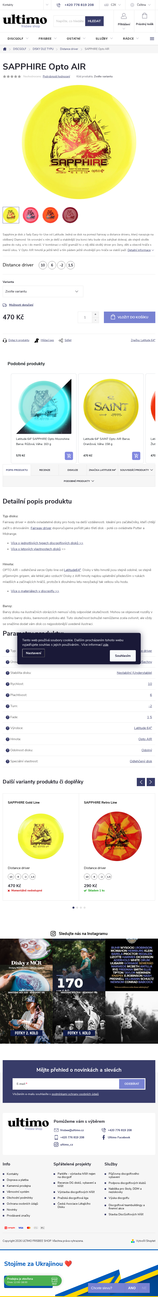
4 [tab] (85, 908)
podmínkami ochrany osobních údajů (75, 1094)
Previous (141, 782)
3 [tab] (81, 908)
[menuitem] (18, 38)
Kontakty (8, 5)
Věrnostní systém (18, 1192)
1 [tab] (73, 908)
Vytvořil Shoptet (145, 1241)
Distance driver (141, 651)
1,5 (149, 717)
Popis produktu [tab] (17, 470)
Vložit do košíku (133, 317)
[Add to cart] (69, 456)
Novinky (12, 1210)
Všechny (146, 662)
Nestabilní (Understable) (134, 673)
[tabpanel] (41, 847)
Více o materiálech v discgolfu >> (35, 591)
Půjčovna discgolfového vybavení (124, 1175)
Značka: (143, 340)
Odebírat (131, 1084)
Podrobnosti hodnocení (56, 76)
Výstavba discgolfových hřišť (76, 1192)
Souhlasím (123, 655)
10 (150, 684)
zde (105, 644)
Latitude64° (72, 570)
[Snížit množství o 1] (95, 320)
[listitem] (44, 418)
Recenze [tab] (44, 470)
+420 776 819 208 (120, 1130)
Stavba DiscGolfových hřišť (126, 1214)
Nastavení (33, 653)
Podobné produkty (77, 481)
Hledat (94, 21)
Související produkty (134, 470)
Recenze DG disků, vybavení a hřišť (77, 1184)
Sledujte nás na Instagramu (83, 933)
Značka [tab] (102, 470)
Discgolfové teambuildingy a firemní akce (127, 1207)
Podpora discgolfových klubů (127, 1183)
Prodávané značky (18, 1216)
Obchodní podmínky (20, 1198)
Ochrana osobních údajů (22, 1204)
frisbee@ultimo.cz (72, 1130)
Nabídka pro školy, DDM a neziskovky (125, 1190)
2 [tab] (77, 908)
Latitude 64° (143, 728)
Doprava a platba (17, 1180)
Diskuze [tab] (72, 470)
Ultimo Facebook (119, 1137)
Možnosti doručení (21, 305)
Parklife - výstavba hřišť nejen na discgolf (76, 1175)
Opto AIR (145, 739)
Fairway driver (41, 528)
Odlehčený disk (141, 761)
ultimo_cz (66, 1145)
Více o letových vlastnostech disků (36, 549)
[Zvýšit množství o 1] (95, 314)
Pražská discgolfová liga (73, 1198)
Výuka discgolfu (119, 1198)
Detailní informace (139, 250)
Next (151, 782)
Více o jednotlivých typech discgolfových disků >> (47, 543)
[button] (7, 418)
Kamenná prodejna (19, 1186)
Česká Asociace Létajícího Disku (74, 1205)
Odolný (147, 750)
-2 (150, 706)
